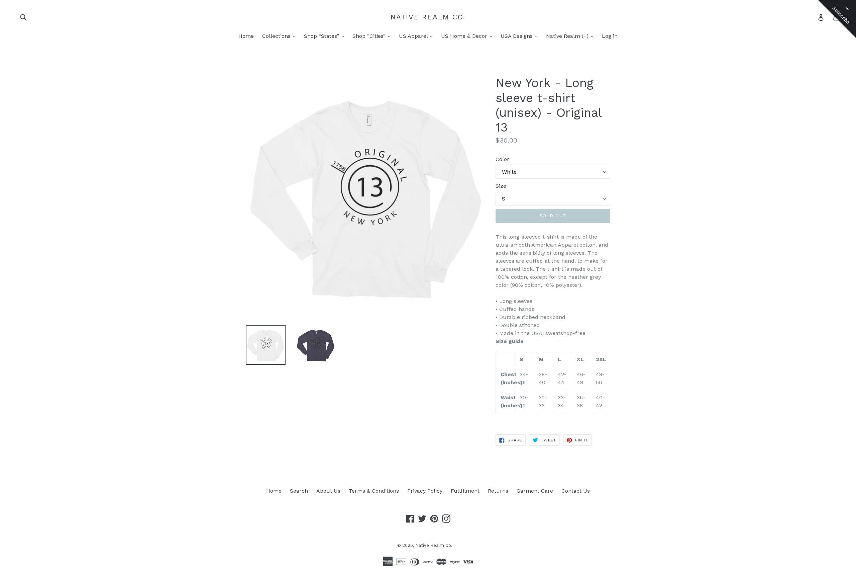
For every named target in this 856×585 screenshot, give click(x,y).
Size (501, 186)
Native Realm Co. (428, 17)
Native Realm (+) (568, 36)
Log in (610, 36)
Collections (277, 36)
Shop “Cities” (369, 36)
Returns (498, 491)
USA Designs (517, 36)
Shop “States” (322, 36)
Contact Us (575, 491)
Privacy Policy (424, 491)
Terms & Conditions (374, 491)
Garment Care (535, 491)
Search (299, 491)
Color (502, 159)
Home (246, 36)
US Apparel (414, 36)
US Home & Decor (465, 36)
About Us (328, 491)
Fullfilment (465, 491)
